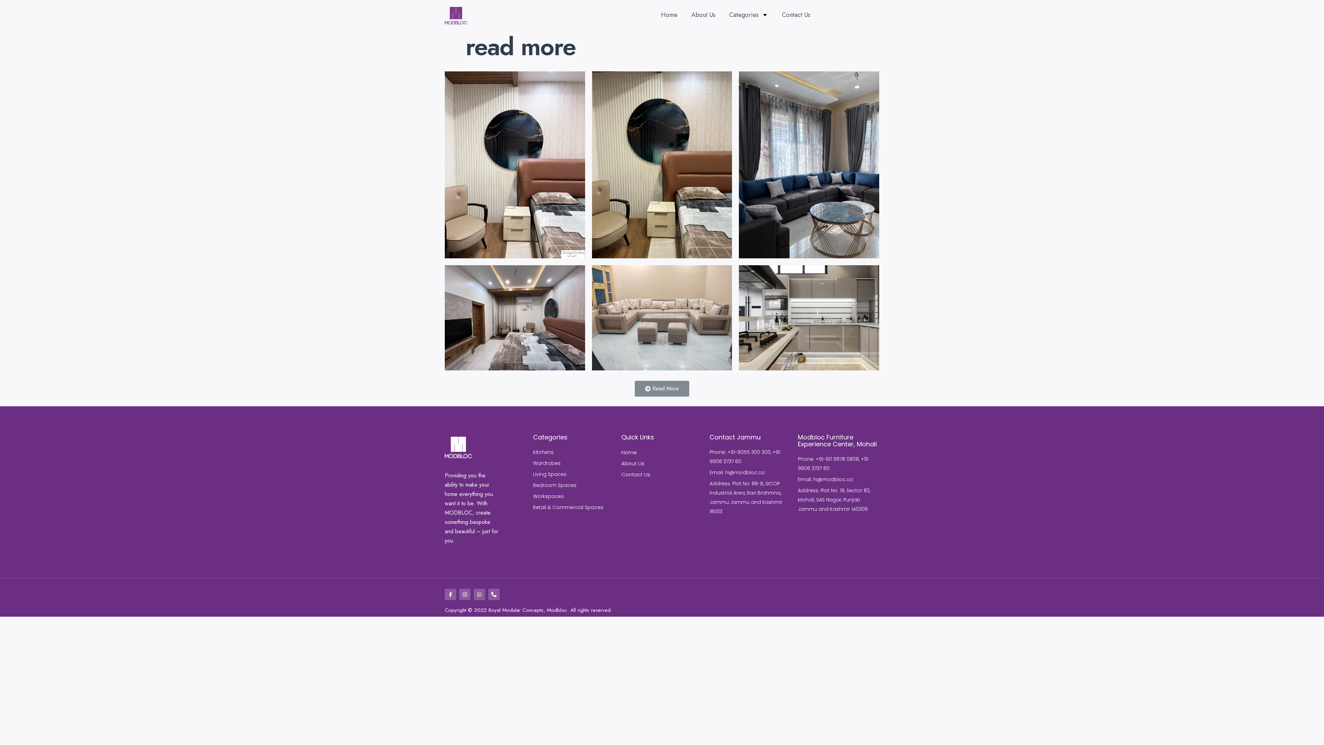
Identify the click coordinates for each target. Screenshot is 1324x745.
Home (669, 14)
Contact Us (796, 14)
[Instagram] (465, 594)
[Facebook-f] (450, 594)
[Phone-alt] (494, 594)
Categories (744, 14)
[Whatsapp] (479, 594)
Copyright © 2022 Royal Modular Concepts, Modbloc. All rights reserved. (528, 610)
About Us (703, 14)
